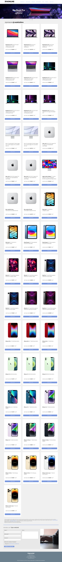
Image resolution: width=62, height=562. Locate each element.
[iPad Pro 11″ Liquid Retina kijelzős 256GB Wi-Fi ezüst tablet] (12, 297)
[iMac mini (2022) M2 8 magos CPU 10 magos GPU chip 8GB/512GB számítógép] (12, 165)
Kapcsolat (51, 1)
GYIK (43, 1)
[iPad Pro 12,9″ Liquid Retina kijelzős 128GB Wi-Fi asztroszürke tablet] (31, 297)
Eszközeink (28, 1)
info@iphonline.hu (13, 520)
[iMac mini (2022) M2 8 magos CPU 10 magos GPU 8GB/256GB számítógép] (49, 132)
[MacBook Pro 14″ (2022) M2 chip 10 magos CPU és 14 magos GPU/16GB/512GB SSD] (49, 66)
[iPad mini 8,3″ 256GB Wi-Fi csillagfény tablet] (12, 231)
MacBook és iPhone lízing (25, 560)
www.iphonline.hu (31, 558)
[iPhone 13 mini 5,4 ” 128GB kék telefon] (12, 396)
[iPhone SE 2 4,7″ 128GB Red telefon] (31, 330)
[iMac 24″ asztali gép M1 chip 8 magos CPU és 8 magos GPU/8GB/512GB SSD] (31, 132)
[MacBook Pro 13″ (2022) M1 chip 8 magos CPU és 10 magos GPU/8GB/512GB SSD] (31, 66)
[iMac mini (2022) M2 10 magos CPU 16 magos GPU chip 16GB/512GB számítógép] (31, 165)
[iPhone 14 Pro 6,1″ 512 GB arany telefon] (31, 462)
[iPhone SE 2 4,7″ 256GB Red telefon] (49, 330)
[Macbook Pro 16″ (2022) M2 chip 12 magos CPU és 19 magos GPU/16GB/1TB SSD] (49, 99)
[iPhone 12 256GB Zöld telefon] (49, 363)
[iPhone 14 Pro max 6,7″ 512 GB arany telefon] (12, 495)
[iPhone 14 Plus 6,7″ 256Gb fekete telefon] (49, 429)
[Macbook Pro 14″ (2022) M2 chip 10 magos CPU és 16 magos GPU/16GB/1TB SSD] (12, 99)
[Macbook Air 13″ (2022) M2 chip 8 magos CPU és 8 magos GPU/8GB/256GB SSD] (31, 33)
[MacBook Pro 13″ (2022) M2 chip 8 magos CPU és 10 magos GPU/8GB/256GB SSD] (12, 66)
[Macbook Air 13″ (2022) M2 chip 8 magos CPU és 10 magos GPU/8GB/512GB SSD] (49, 33)
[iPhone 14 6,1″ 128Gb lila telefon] (49, 396)
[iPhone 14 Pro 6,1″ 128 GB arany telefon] (12, 462)
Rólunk (46, 1)
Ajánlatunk (22, 1)
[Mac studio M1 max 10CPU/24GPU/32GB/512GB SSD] (12, 198)
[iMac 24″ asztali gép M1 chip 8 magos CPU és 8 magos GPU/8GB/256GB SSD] (12, 132)
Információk (38, 1)
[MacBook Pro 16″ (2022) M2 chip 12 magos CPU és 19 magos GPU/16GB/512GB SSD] (31, 99)
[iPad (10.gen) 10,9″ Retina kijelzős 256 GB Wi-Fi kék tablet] (49, 231)
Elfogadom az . (12, 543)
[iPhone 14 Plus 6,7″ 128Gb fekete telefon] (31, 429)
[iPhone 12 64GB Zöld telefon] (12, 363)
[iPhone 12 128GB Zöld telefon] (31, 363)
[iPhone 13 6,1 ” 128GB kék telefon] (31, 396)
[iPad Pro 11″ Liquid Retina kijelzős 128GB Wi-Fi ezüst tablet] (49, 264)
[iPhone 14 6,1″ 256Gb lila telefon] (12, 429)
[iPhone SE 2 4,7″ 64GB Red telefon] (12, 330)
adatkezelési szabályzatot (14, 543)
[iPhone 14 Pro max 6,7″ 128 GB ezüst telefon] (49, 462)
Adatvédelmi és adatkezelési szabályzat (37, 560)
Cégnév (5, 530)
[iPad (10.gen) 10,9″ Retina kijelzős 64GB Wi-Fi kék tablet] (31, 231)
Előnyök (33, 1)
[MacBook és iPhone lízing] (9, 2)
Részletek (13, 85)
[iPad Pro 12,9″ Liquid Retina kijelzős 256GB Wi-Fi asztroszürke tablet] (49, 297)
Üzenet (23, 530)
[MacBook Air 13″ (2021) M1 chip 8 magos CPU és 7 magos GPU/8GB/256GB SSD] (12, 33)
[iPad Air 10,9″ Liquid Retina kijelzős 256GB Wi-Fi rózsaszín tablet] (31, 264)
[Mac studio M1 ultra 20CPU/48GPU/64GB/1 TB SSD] (31, 198)
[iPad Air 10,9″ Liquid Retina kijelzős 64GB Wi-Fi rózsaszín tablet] (12, 264)
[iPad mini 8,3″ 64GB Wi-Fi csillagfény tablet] (49, 198)
